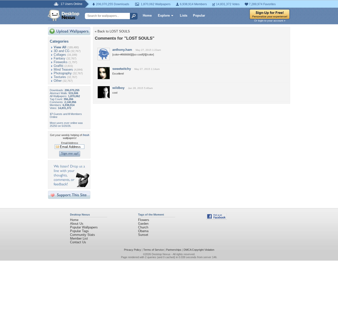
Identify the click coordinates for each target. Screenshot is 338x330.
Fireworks (61, 62)
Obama (143, 231)
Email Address (69, 142)
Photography (63, 73)
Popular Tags (79, 231)
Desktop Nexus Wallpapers (63, 15)
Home (147, 15)
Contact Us (78, 242)
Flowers (143, 220)
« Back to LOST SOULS (112, 31)
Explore (164, 15)
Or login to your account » (269, 20)
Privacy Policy (132, 249)
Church (143, 227)
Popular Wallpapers (84, 227)
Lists (183, 15)
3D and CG (62, 51)
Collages (60, 54)
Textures (60, 77)
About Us (76, 223)
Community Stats (82, 235)
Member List (79, 238)
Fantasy (59, 58)
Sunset (143, 235)
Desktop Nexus (161, 254)
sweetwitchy (121, 69)
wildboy (118, 88)
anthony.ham (122, 50)
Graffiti (58, 66)
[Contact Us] (70, 186)
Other (58, 80)
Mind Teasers (63, 69)
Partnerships (173, 249)
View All (60, 47)
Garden (143, 223)
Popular (199, 15)
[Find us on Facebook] (216, 218)
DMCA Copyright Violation (199, 249)
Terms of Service (153, 249)
